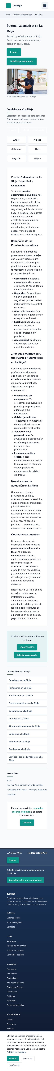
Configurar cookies (15, 955)
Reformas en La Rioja (19, 741)
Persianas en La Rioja (19, 749)
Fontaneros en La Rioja (20, 688)
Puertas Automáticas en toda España (25, 785)
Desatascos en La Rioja (20, 711)
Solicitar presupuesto (21, 61)
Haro (37, 149)
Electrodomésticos (15, 987)
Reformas (11, 1000)
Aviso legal (11, 941)
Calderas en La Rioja (19, 734)
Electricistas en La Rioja (21, 695)
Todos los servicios (15, 1005)
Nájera (37, 158)
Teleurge (11, 893)
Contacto (11, 794)
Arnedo (37, 139)
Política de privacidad (16, 945)
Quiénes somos (13, 918)
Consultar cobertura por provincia (25, 880)
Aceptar (12, 1058)
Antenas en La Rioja (19, 718)
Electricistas (12, 978)
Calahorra (16, 149)
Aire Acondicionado (15, 982)
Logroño (16, 158)
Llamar (13, 52)
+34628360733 (27, 647)
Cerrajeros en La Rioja (20, 680)
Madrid (10, 1019)
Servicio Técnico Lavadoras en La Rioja (26, 759)
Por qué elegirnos (38, 789)
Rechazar (27, 1058)
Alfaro (16, 139)
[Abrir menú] (45, 6)
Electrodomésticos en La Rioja (24, 703)
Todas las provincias (17, 789)
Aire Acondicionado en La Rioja (24, 726)
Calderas (11, 996)
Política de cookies (16, 1052)
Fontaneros (12, 973)
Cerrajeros (11, 969)
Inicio (9, 780)
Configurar (14, 1065)
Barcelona (11, 1024)
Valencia (10, 1028)
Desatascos (12, 991)
